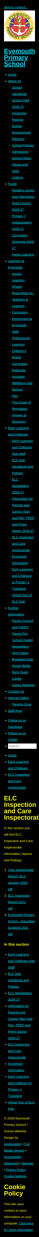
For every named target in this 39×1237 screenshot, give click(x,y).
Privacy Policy (16, 1170)
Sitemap (27, 1163)
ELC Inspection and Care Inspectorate (19, 781)
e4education (13, 1144)
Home (12, 755)
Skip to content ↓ (16, 7)
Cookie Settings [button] (15, 1176)
